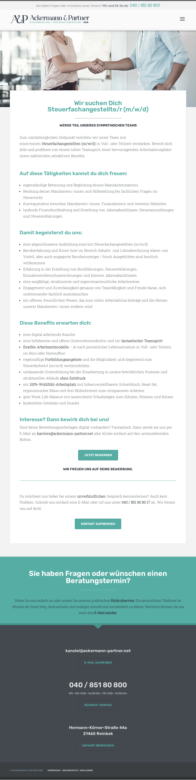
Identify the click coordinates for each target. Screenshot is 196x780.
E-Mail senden (105, 612)
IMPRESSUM (54, 770)
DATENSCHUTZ (70, 770)
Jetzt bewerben (98, 455)
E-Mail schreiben (98, 662)
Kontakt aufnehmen (98, 524)
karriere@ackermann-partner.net (65, 433)
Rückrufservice (122, 600)
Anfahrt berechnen (98, 745)
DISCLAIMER (86, 770)
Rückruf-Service (98, 705)
